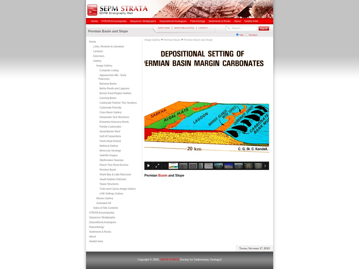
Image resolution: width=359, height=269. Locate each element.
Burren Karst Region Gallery (115, 93)
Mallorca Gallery (109, 145)
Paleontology (96, 227)
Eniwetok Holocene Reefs (114, 121)
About (92, 236)
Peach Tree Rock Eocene (114, 164)
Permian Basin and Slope (198, 39)
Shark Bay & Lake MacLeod (115, 174)
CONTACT (203, 28)
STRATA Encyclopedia (101, 212)
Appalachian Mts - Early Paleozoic (112, 77)
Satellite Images (109, 155)
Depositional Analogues (102, 222)
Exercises (98, 56)
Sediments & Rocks (100, 231)
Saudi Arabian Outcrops (113, 179)
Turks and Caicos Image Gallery (118, 188)
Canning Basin (108, 98)
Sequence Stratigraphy (102, 217)
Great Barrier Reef (110, 131)
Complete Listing (109, 70)
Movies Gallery (104, 198)
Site (241, 35)
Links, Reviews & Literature (108, 46)
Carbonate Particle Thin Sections (118, 102)
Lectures (98, 51)
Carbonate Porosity (110, 107)
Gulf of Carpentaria (110, 136)
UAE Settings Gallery (111, 193)
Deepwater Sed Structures (114, 117)
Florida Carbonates (110, 126)
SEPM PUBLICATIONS (184, 28)
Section (253, 35)
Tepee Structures (109, 184)
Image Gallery (104, 65)
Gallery (97, 60)
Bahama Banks (108, 83)
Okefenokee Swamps (112, 160)
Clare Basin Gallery (111, 112)
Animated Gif (103, 203)
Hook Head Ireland (110, 141)
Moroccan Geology (110, 150)
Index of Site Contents (105, 207)
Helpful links (96, 241)
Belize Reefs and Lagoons (114, 88)
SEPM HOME (164, 28)
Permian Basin (108, 169)
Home (92, 41)
